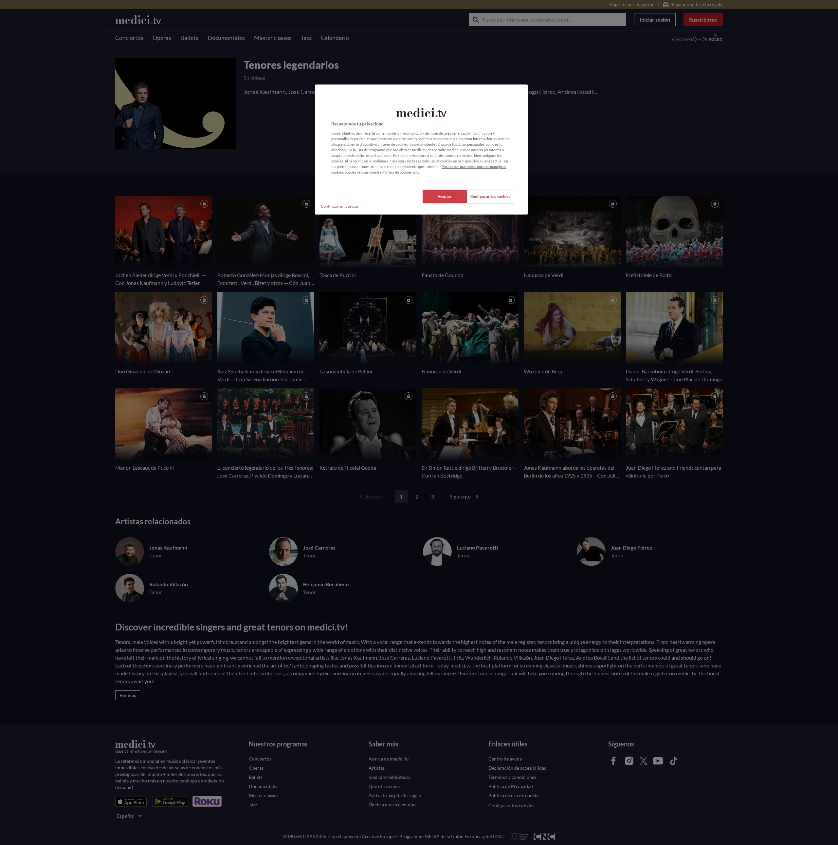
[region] (421, 149)
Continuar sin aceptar (340, 206)
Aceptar (445, 196)
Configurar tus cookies (490, 196)
